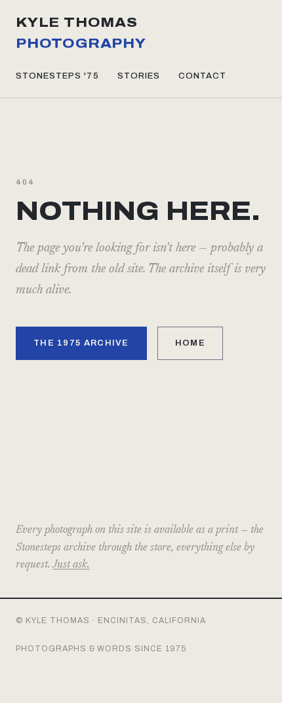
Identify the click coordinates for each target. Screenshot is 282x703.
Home (190, 343)
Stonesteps (57, 76)
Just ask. (71, 565)
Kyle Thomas (81, 32)
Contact (202, 76)
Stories (138, 76)
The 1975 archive (81, 343)
